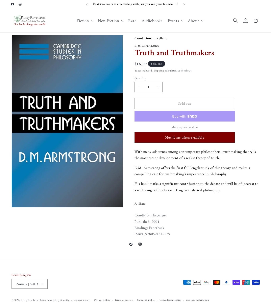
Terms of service (124, 299)
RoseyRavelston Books (33, 300)
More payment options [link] (185, 127)
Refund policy (82, 299)
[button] (84, 20)
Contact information (197, 299)
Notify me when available (184, 137)
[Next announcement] (184, 4)
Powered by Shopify (58, 300)
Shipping (159, 70)
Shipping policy (146, 299)
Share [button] (141, 204)
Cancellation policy (170, 299)
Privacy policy (102, 299)
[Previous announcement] (87, 4)
